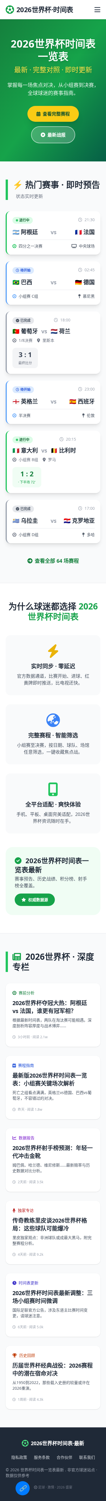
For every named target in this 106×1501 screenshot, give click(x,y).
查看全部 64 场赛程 (57, 560)
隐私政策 (19, 1457)
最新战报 (56, 135)
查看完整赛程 (56, 114)
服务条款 (42, 1457)
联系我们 (87, 1457)
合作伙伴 (64, 1457)
